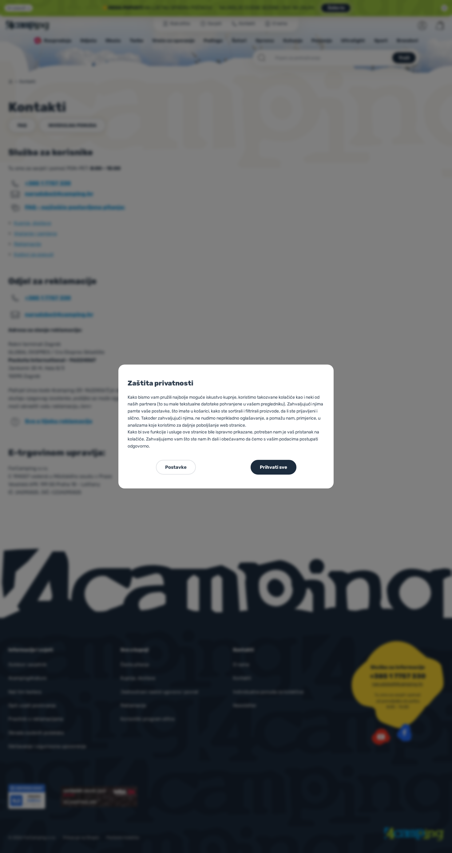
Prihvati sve (273, 467)
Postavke (176, 467)
